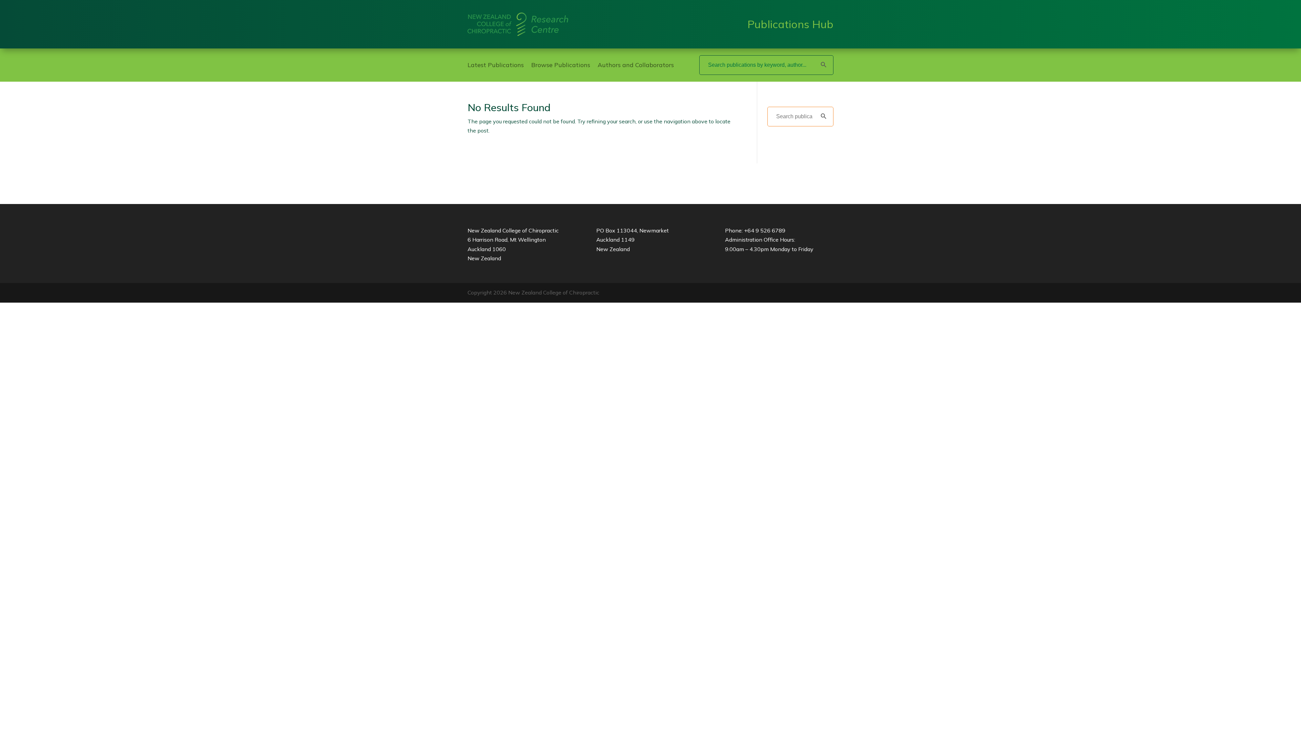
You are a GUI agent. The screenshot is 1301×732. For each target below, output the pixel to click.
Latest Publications (496, 66)
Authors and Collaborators (636, 66)
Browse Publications (560, 66)
